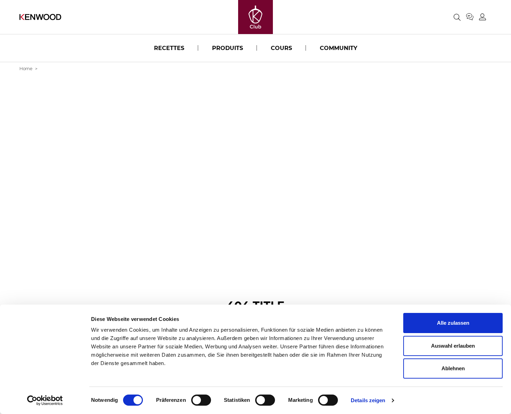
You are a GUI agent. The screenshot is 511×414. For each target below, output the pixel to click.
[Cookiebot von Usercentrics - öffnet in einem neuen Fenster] (45, 400)
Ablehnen (453, 368)
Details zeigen (368, 400)
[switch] (201, 400)
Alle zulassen (453, 323)
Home (25, 68)
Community (338, 48)
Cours (281, 48)
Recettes (169, 48)
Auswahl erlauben (453, 346)
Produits (227, 48)
